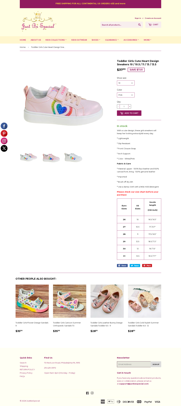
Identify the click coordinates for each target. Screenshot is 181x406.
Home (23, 47)
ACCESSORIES (130, 40)
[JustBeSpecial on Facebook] (87, 393)
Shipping (24, 366)
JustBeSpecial (33, 401)
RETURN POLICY (27, 369)
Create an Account (153, 18)
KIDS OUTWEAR (79, 40)
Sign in (138, 18)
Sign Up (156, 364)
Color (119, 90)
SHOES (95, 40)
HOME (23, 40)
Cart (155, 24)
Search (23, 363)
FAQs (22, 376)
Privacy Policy (26, 373)
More (147, 40)
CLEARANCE (111, 40)
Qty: (119, 102)
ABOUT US (36, 40)
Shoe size (121, 78)
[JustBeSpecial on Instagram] (92, 393)
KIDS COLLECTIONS (55, 40)
